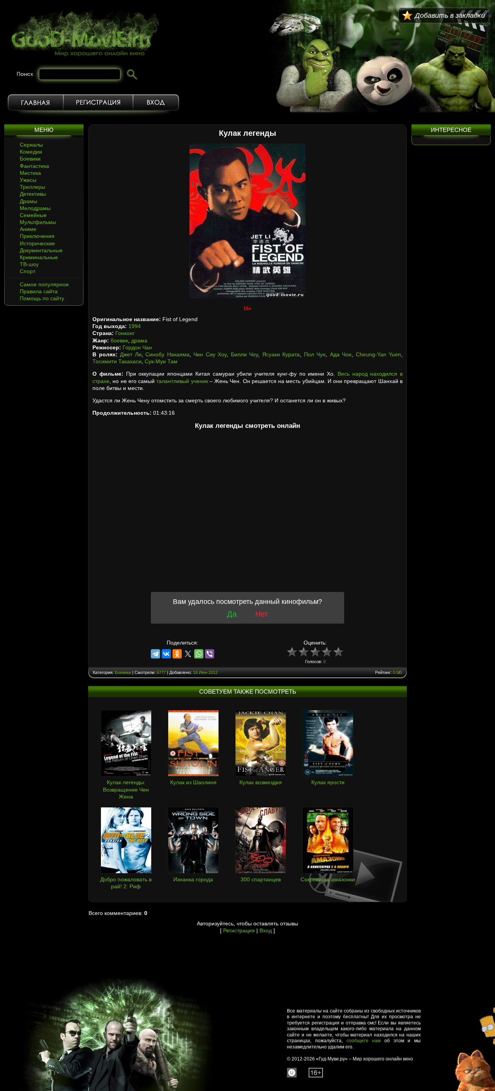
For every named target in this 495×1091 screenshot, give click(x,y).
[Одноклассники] (177, 653)
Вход (156, 102)
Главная (35, 102)
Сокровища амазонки (327, 879)
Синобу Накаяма (167, 354)
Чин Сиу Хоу (210, 354)
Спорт (27, 271)
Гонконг (125, 333)
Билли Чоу (244, 354)
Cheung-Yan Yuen (378, 354)
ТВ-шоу (29, 264)
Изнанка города (193, 879)
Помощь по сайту (42, 298)
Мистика (30, 173)
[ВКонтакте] (166, 653)
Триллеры (32, 187)
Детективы (33, 194)
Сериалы (31, 145)
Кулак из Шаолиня (193, 782)
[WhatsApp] (198, 653)
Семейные (33, 215)
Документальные (41, 250)
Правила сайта (39, 291)
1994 (134, 326)
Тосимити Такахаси (117, 361)
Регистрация (98, 102)
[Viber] (209, 653)
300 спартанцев (261, 879)
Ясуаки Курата (281, 354)
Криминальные (39, 257)
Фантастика (34, 166)
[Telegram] (155, 653)
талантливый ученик (182, 381)
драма (139, 340)
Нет (261, 614)
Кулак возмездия (260, 782)
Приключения (37, 236)
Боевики (30, 159)
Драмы (28, 201)
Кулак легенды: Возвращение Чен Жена (126, 789)
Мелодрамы (35, 208)
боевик (119, 340)
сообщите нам (363, 1040)
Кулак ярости (328, 782)
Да (232, 614)
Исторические (37, 243)
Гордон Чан (137, 347)
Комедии (31, 152)
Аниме (28, 229)
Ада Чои (341, 354)
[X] (188, 653)
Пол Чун (315, 354)
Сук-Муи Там (161, 361)
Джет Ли (131, 354)
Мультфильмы (38, 222)
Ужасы (28, 180)
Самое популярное (44, 284)
